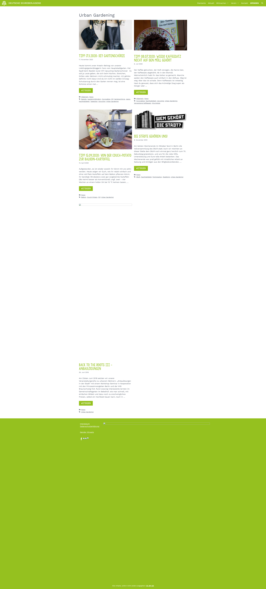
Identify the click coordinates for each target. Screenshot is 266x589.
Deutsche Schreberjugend (25, 3)
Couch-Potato (92, 197)
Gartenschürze (119, 99)
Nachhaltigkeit (84, 101)
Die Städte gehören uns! (150, 136)
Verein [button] (233, 3)
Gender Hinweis (87, 432)
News (91, 97)
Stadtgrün (166, 177)
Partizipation (157, 177)
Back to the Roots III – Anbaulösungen (95, 367)
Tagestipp (93, 101)
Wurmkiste (156, 103)
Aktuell (211, 3)
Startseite (201, 3)
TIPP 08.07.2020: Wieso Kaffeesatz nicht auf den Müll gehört (157, 58)
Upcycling (101, 101)
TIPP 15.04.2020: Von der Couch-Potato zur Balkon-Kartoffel (105, 157)
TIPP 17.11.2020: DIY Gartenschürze (102, 56)
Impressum (85, 424)
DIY (112, 99)
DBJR (138, 177)
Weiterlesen (86, 90)
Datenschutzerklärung (89, 426)
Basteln (84, 99)
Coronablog (106, 99)
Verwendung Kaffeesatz (142, 103)
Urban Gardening (112, 101)
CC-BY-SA (150, 586)
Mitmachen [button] (221, 3)
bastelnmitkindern (94, 99)
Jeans (128, 99)
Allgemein (84, 97)
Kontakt (244, 3)
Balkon (83, 197)
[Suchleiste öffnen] (262, 3)
